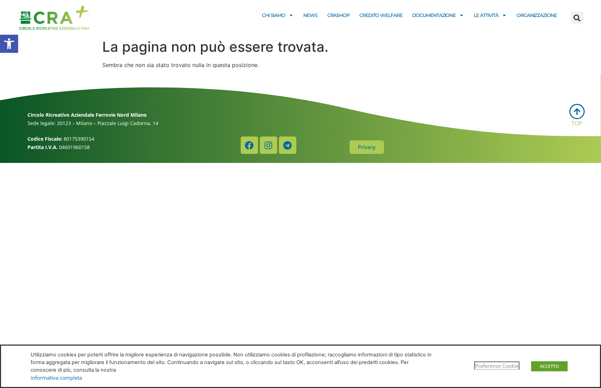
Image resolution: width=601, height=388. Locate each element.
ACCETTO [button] (549, 366)
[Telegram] (287, 145)
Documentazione (434, 15)
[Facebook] (249, 145)
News (310, 15)
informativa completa (56, 377)
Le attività (486, 15)
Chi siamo (273, 15)
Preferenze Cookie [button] (497, 365)
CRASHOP (338, 15)
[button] (9, 44)
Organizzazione (536, 15)
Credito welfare (380, 15)
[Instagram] (268, 145)
